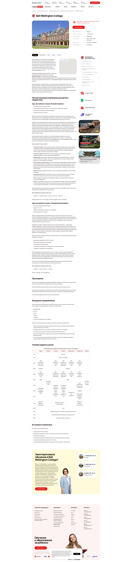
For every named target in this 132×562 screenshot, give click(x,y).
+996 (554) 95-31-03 (76, 3)
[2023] (95, 556)
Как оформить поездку (39, 510)
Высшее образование (86, 63)
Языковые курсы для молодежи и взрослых (58, 520)
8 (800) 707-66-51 (89, 473)
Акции (72, 517)
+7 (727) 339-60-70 (69, 3)
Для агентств (37, 516)
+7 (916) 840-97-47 (61, 3)
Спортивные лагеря (86, 79)
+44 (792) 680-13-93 (84, 3)
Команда (72, 514)
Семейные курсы (85, 77)
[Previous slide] (32, 34)
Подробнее (53, 556)
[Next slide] (69, 34)
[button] (46, 47)
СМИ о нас (73, 524)
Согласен (77, 553)
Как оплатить (37, 512)
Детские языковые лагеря (87, 66)
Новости (72, 519)
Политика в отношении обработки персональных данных (41, 520)
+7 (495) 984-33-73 (47, 3)
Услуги (72, 512)
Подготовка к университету (87, 74)
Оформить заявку (78, 27)
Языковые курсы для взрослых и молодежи (88, 69)
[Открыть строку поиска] (99, 6)
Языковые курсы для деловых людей (89, 72)
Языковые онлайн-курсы (58, 517)
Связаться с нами (95, 2)
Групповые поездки (86, 85)
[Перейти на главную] (37, 7)
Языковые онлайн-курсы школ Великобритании (88, 82)
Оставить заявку (41, 488)
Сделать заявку (37, 514)
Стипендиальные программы (59, 516)
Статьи (72, 521)
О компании (73, 510)
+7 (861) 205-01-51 (54, 3)
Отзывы (72, 516)
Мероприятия (73, 522)
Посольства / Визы (38, 517)
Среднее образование (86, 61)
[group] (50, 35)
